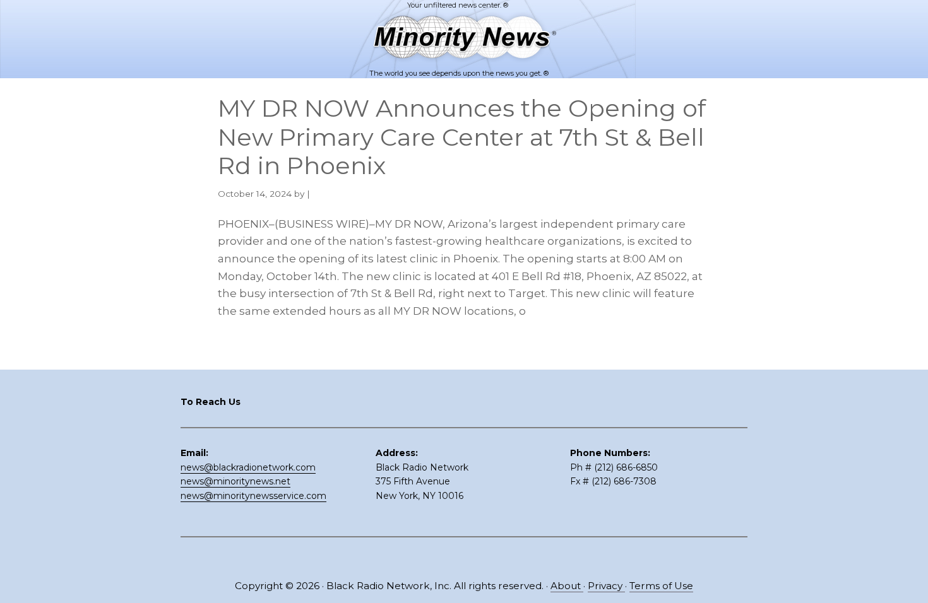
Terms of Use (661, 586)
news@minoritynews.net (235, 481)
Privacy (606, 586)
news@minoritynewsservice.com (253, 495)
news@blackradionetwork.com (248, 467)
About (566, 586)
